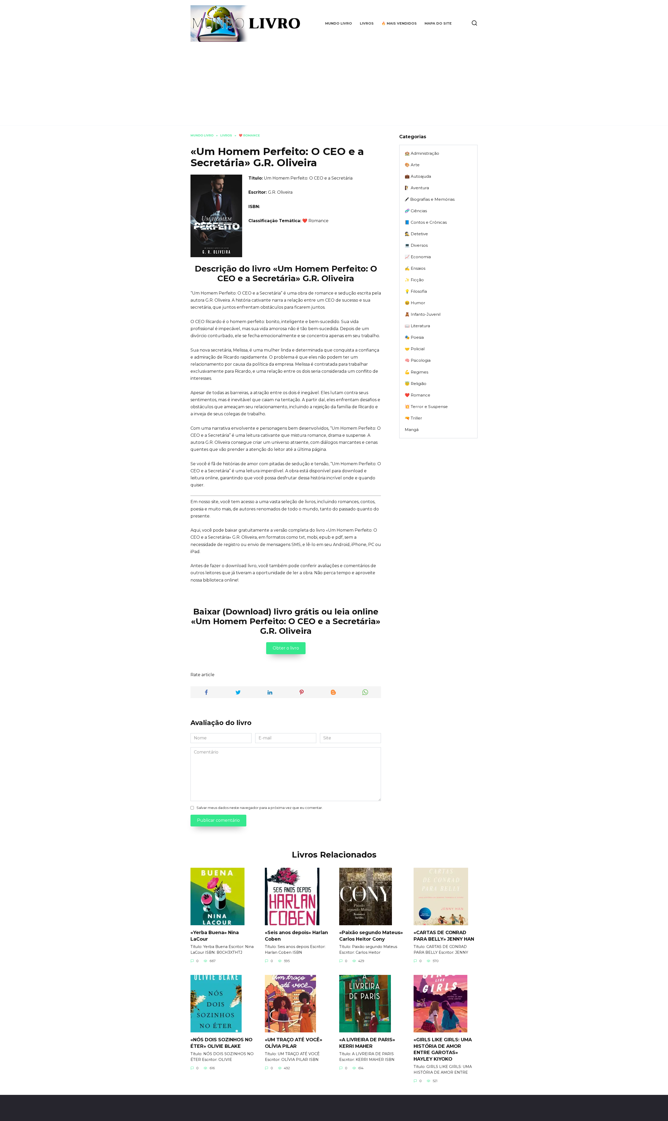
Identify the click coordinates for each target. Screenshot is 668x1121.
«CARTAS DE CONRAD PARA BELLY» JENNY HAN (444, 936)
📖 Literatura (417, 325)
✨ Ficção (414, 279)
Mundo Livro (338, 23)
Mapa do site (438, 23)
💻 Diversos (416, 245)
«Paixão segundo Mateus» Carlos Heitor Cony (371, 936)
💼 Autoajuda (418, 176)
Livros (367, 23)
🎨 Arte (412, 164)
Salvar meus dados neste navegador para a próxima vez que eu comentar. (259, 808)
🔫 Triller (413, 418)
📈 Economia (418, 256)
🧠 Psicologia (418, 360)
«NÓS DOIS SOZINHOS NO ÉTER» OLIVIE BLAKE (221, 1043)
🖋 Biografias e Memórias (430, 199)
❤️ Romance (315, 220)
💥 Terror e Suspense (426, 406)
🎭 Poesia (414, 337)
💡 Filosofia (416, 291)
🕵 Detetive (416, 233)
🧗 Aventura (417, 187)
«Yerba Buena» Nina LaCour (214, 936)
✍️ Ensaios (415, 268)
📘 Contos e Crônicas (426, 222)
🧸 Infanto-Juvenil (422, 314)
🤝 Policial (415, 348)
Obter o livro (286, 648)
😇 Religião (415, 383)
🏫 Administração (422, 153)
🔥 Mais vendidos (399, 23)
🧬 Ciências (416, 210)
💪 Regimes (416, 372)
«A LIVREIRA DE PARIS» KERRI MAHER (367, 1043)
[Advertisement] (334, 81)
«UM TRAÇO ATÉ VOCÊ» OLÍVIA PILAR (293, 1043)
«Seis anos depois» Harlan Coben (296, 936)
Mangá (412, 429)
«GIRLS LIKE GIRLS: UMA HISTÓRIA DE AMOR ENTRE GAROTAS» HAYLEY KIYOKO (443, 1049)
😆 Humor (415, 302)
